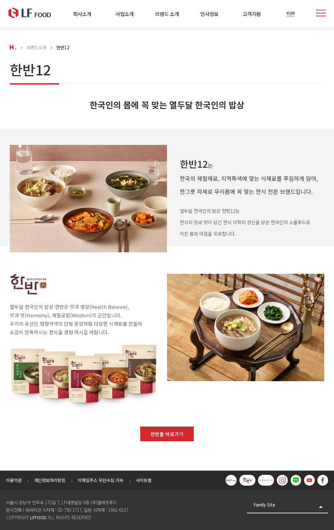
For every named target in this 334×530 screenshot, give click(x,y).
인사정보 (209, 13)
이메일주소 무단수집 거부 (100, 480)
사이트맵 (143, 480)
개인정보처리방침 (49, 480)
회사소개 (82, 13)
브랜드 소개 (167, 13)
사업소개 (124, 13)
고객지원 (252, 13)
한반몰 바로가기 (167, 433)
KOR (291, 13)
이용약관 (14, 480)
